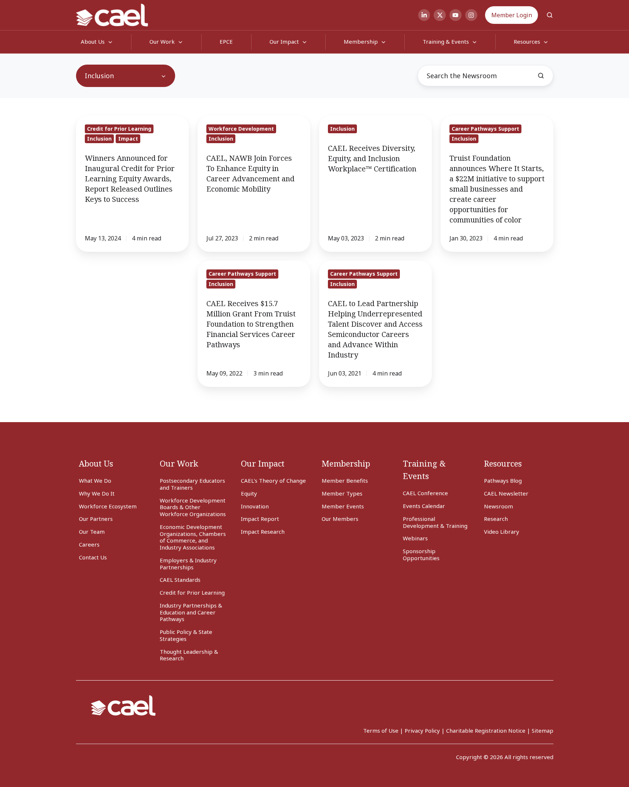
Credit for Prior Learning (192, 592)
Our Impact (284, 41)
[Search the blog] (541, 75)
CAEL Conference (425, 493)
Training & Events (446, 41)
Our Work (162, 41)
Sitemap (542, 730)
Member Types (342, 493)
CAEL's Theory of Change (273, 480)
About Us (96, 463)
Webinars (415, 538)
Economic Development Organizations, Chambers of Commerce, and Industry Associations (193, 537)
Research (496, 518)
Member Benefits (345, 480)
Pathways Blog (503, 480)
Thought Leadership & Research (189, 655)
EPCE (226, 41)
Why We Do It (97, 493)
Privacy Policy (422, 730)
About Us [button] (93, 41)
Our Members (340, 518)
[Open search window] (549, 15)
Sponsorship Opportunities (421, 554)
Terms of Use (380, 730)
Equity (249, 493)
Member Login (511, 15)
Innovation (255, 506)
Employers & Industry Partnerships (188, 563)
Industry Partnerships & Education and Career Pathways (191, 612)
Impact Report (260, 518)
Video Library (501, 531)
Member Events (343, 506)
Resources (503, 463)
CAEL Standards (180, 579)
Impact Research (263, 531)
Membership (361, 41)
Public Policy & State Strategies (186, 635)
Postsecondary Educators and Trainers (192, 484)
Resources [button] (527, 41)
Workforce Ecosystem (108, 506)
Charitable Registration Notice (485, 730)
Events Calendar (424, 505)
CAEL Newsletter (506, 493)
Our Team (92, 531)
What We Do (95, 480)
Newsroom (498, 506)
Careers (89, 544)
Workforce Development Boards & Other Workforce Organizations (193, 507)
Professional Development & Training (435, 522)
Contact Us (93, 557)
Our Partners (96, 518)
